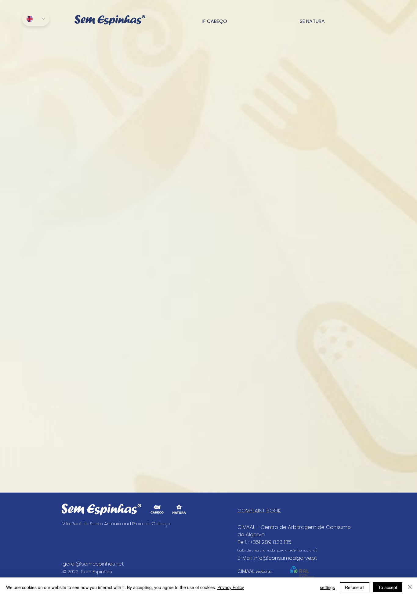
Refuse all (354, 587)
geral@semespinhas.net (93, 563)
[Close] (409, 587)
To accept (387, 587)
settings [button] (327, 587)
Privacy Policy (230, 587)
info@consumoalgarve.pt (285, 558)
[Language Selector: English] (35, 19)
